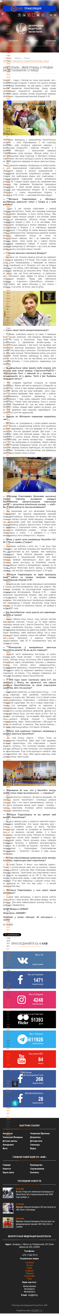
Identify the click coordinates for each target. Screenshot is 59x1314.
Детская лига (32, 40)
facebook (28, 15)
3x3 (8, 681)
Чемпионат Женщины (13, 1137)
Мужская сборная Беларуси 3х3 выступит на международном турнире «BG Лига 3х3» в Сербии (35, 1224)
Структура (10, 53)
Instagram (29, 1270)
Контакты (9, 90)
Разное (9, 447)
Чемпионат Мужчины (40, 1133)
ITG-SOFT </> (37, 1310)
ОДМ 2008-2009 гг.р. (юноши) (9, 1032)
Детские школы (10, 1141)
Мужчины (10, 579)
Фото (8, 789)
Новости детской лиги (9, 759)
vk (24, 15)
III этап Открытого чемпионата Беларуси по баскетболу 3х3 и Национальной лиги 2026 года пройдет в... (35, 1194)
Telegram (29, 1273)
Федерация (10, 404)
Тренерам (10, 247)
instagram (42, 15)
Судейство (10, 366)
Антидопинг (51, 40)
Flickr (29, 1278)
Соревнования (37, 1168)
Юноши (9, 773)
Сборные (9, 409)
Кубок (8, 420)
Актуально (13, 40)
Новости (9, 387)
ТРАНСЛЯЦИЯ (29, 8)
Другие (9, 795)
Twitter (29, 1268)
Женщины (10, 617)
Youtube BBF (29, 1276)
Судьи (9, 382)
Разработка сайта (23, 1310)
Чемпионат (10, 414)
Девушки (9, 779)
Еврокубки (10, 441)
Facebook (29, 1262)
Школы (9, 290)
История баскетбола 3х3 (10, 722)
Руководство (36, 1165)
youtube (38, 15)
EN (55, 15)
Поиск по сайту (19, 15)
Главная (9, 20)
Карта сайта (8, 1172)
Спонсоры (35, 1144)
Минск (9, 296)
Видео (33, 1148)
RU (51, 15)
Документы (10, 107)
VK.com (29, 1265)
